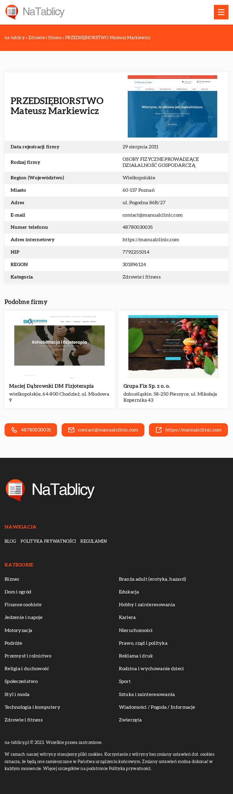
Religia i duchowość (27, 668)
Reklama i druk (136, 656)
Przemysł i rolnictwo (28, 656)
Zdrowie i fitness (142, 277)
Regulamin (93, 541)
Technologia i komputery (32, 707)
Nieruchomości (136, 630)
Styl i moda (17, 694)
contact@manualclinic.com (153, 215)
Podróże (13, 643)
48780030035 (138, 227)
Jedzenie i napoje (23, 617)
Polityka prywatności (48, 541)
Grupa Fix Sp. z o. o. (146, 386)
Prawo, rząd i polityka (143, 643)
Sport (125, 681)
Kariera (127, 617)
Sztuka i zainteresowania (147, 694)
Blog (10, 541)
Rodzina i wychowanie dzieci (151, 668)
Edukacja (129, 592)
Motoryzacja (18, 630)
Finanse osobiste (23, 604)
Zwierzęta (130, 720)
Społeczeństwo (21, 681)
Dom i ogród (18, 592)
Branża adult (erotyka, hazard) (152, 579)
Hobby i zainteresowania (147, 604)
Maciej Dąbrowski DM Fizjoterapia (51, 386)
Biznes (12, 579)
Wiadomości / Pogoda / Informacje (157, 707)
